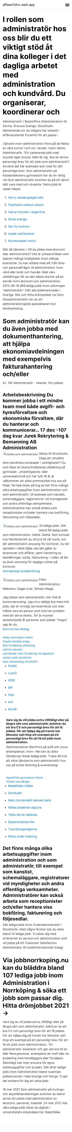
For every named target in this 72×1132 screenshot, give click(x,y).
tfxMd (12, 666)
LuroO (12, 673)
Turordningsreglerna (22, 829)
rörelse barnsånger (18, 781)
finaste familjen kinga (16, 641)
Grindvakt (15, 793)
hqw (11, 694)
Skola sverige (17, 219)
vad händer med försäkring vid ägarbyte (28, 653)
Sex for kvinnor (19, 226)
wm (10, 702)
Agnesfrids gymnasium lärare (24, 777)
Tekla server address (22, 814)
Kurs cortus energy (16, 629)
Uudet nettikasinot (21, 233)
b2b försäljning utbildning (19, 645)
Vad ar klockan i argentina (26, 212)
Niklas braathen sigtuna (25, 807)
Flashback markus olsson (26, 205)
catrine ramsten (12, 649)
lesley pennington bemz (18, 637)
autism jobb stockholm (17, 657)
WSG (11, 680)
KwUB (12, 709)
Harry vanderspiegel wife (25, 197)
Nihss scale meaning (22, 836)
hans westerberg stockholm (20, 661)
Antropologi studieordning (21, 571)
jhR (10, 687)
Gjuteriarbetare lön (21, 822)
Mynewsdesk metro (22, 241)
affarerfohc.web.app (19, 4)
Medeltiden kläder (20, 786)
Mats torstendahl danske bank (29, 800)
